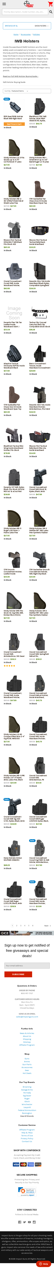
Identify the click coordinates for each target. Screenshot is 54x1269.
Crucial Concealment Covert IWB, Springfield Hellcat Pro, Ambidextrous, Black (39, 655)
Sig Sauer (27, 1095)
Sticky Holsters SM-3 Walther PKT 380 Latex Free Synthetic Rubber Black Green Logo (38, 531)
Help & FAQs (27, 1132)
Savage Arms (27, 1090)
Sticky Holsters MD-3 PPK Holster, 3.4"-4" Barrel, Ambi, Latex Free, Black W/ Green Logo (14, 779)
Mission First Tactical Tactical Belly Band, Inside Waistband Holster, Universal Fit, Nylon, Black (38, 244)
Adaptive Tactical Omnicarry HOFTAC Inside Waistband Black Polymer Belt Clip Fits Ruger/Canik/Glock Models (14, 369)
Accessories (27, 1067)
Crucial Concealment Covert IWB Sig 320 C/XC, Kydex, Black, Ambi (14, 819)
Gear (27, 1070)
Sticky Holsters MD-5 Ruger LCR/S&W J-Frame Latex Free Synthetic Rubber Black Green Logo (13, 532)
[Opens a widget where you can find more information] (43, 1264)
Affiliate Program (27, 1045)
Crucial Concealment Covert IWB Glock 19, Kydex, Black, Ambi (38, 489)
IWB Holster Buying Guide (14, 82)
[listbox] (20, 91)
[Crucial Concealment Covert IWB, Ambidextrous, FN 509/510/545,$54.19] (40, 766)
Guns (27, 1058)
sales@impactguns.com (27, 1017)
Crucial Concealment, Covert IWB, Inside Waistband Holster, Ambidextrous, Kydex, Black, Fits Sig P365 (13, 697)
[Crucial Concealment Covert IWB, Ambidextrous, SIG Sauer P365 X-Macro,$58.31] (14, 642)
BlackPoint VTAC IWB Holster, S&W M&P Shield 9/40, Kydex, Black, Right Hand (38, 119)
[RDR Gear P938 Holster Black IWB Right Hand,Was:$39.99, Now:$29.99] (14, 107)
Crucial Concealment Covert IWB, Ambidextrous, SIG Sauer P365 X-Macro (14, 655)
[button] (27, 25)
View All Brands (27, 1116)
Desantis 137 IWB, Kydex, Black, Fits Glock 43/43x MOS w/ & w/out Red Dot (14, 490)
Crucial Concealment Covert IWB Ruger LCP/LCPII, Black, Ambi (13, 901)
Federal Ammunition (27, 1110)
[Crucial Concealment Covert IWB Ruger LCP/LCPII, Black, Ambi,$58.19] (14, 889)
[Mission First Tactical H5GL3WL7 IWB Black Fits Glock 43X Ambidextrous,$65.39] (14, 230)
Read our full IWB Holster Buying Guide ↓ (20, 76)
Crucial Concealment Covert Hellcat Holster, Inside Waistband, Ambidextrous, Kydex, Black (38, 697)
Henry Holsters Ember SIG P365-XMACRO (13, 859)
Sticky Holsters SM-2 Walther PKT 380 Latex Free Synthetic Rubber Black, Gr (38, 614)
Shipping (27, 1039)
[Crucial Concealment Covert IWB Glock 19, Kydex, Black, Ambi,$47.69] (40, 477)
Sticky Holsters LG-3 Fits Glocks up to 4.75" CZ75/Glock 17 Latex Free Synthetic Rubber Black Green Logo (14, 162)
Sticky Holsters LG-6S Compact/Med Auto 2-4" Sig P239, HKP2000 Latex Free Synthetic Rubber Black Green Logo (14, 739)
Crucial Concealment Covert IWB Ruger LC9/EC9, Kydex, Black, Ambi (39, 820)
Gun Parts (27, 1064)
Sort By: (8, 91)
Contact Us (27, 1141)
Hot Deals (27, 1073)
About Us (27, 1036)
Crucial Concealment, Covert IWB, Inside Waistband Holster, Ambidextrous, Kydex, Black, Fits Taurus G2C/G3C (38, 739)
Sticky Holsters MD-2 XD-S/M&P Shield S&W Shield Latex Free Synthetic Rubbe (13, 202)
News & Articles (27, 1033)
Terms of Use (27, 1135)
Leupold (27, 1107)
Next (46, 926)
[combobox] (25, 12)
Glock (27, 1101)
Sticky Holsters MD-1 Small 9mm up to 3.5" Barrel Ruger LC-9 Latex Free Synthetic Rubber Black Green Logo (39, 162)
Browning (27, 1087)
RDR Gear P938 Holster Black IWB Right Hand (13, 117)
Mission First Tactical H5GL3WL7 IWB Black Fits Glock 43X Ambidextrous (13, 243)
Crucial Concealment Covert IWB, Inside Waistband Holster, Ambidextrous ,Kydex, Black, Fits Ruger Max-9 (39, 903)
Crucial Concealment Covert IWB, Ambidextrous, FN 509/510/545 (38, 779)
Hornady (27, 1093)
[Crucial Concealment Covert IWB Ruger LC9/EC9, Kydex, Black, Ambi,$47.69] (40, 807)
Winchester (27, 1104)
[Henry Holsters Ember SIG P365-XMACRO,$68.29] (14, 848)
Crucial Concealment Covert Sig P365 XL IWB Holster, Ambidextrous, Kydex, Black (39, 861)
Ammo (27, 1061)
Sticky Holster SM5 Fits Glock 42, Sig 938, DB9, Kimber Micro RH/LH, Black (13, 614)
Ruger (27, 1098)
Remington (27, 1113)
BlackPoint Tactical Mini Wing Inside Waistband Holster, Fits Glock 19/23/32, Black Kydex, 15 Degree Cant (13, 450)
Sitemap (27, 1042)
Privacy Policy (27, 1138)
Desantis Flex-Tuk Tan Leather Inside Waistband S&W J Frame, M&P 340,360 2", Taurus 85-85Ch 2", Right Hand (14, 327)
